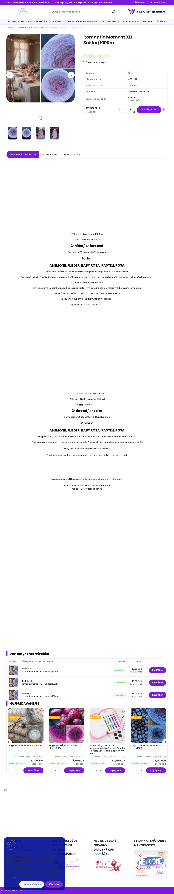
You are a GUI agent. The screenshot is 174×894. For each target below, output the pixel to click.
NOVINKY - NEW (16, 21)
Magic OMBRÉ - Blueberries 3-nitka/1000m (146, 747)
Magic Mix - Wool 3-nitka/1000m (25, 745)
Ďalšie (159, 21)
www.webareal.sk (32, 890)
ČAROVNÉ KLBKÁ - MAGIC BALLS (44, 21)
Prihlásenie (140, 2)
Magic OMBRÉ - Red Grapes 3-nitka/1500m (65, 747)
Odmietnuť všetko (32, 884)
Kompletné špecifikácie (23, 154)
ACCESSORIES (109, 21)
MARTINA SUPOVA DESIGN (81, 21)
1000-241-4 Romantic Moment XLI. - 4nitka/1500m (39, 670)
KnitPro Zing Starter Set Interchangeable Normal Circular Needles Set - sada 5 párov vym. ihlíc (107, 749)
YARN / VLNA (129, 21)
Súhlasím (54, 884)
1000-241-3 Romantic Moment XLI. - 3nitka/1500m (39, 682)
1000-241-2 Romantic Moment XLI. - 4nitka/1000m (39, 695)
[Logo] (23, 12)
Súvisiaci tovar (72, 154)
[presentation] (9, 75)
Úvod (10, 27)
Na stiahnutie (49, 154)
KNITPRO (147, 21)
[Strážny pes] (163, 110)
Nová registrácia (157, 2)
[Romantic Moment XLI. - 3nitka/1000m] (40, 68)
